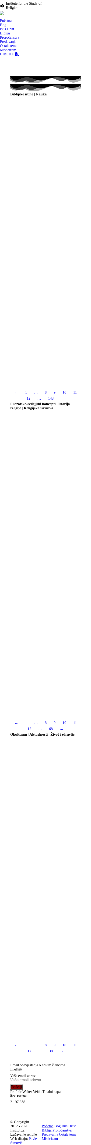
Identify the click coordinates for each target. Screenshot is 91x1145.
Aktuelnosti (17, 943)
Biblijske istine (20, 221)
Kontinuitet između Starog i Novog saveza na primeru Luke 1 (40, 356)
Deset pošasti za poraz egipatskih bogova (37, 281)
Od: (28, 153)
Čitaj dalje (45, 160)
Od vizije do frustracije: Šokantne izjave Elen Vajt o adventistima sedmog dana (44, 463)
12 (28, 398)
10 (64, 392)
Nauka (14, 153)
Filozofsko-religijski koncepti (29, 547)
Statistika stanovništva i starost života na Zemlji (42, 147)
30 (51, 1051)
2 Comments (37, 626)
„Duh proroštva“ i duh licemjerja (32, 688)
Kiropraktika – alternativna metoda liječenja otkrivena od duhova (40, 862)
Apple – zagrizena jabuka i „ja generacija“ (38, 1010)
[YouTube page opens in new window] (78, 3)
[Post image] (45, 122)
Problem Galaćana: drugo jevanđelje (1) (36, 215)
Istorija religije (19, 471)
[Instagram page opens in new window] (71, 3)
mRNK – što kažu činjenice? (28, 787)
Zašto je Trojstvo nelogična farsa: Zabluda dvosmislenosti (38, 540)
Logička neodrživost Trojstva (29, 615)
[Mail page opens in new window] (85, 3)
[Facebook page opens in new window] (64, 3)
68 (51, 729)
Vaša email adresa (23, 1076)
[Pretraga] (2, 17)
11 (75, 392)
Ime (13, 1069)
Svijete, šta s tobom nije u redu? (31, 937)
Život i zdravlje (20, 793)
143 (51, 398)
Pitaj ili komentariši (66, 153)
